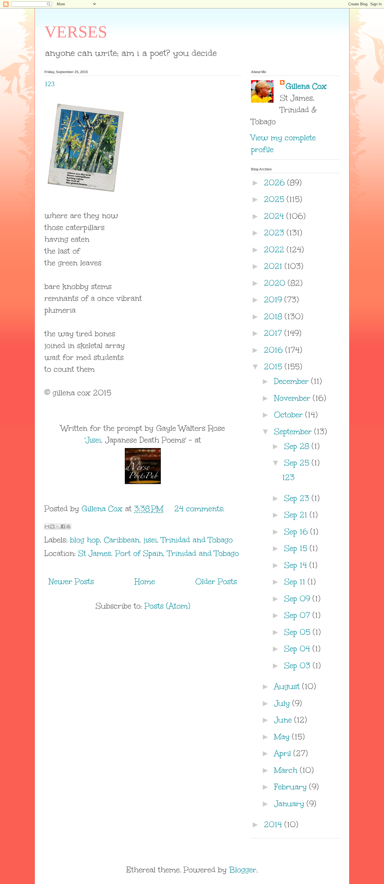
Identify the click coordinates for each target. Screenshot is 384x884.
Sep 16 (297, 532)
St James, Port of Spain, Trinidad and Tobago (158, 553)
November (293, 398)
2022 (275, 249)
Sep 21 (297, 515)
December (292, 381)
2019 (274, 299)
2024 (275, 216)
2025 (275, 199)
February (291, 787)
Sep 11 (296, 582)
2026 (275, 182)
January (290, 803)
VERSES (75, 32)
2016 (274, 350)
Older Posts (216, 581)
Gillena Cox (306, 86)
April (283, 753)
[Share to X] (57, 526)
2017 (274, 333)
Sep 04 (298, 649)
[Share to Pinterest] (68, 526)
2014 (274, 824)
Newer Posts (71, 581)
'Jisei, (94, 440)
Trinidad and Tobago (197, 540)
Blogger (242, 870)
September (294, 431)
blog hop (85, 540)
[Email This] (47, 526)
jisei (150, 540)
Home (145, 581)
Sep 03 (298, 665)
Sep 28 (298, 446)
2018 (274, 316)
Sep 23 (298, 498)
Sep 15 (297, 548)
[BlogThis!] (52, 526)
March (287, 770)
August (288, 686)
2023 (275, 233)
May (283, 737)
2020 (276, 283)
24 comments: (199, 508)
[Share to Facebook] (63, 526)
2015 (274, 366)
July (283, 703)
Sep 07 (298, 615)
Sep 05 (298, 632)
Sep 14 (297, 565)
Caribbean (121, 540)
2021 (274, 266)
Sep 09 (298, 598)
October (289, 415)
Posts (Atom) (167, 606)
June (284, 720)
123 (49, 83)
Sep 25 (298, 463)
